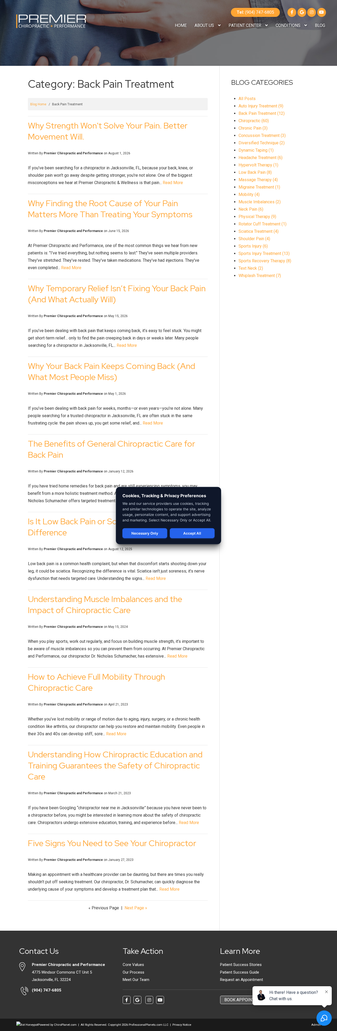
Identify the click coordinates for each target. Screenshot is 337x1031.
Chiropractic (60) (254, 120)
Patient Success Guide (239, 972)
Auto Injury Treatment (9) (261, 105)
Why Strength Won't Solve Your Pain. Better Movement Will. (107, 131)
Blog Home (38, 104)
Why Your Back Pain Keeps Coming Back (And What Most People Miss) (111, 371)
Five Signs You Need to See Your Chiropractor (112, 843)
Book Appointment (245, 999)
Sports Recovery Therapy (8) (265, 260)
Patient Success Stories (241, 964)
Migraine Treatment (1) (259, 187)
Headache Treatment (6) (261, 157)
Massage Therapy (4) (258, 179)
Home (181, 25)
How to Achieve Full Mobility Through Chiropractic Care (96, 682)
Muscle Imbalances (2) (260, 201)
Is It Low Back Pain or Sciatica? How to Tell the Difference (112, 527)
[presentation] (27, 1025)
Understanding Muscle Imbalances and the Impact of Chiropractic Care (105, 604)
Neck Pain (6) (251, 209)
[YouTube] (321, 12)
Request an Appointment (241, 979)
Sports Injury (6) (253, 246)
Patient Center (245, 25)
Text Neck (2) (251, 268)
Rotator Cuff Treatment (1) (262, 223)
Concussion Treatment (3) (262, 135)
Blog (320, 25)
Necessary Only (144, 533)
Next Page (136, 907)
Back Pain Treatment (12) (262, 113)
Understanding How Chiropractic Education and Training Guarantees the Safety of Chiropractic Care (115, 765)
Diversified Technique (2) (262, 142)
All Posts (247, 98)
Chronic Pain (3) (253, 128)
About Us (205, 25)
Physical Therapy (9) (257, 216)
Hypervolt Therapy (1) (258, 164)
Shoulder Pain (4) (254, 238)
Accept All (192, 533)
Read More (173, 182)
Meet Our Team (136, 979)
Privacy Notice (181, 1025)
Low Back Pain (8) (255, 172)
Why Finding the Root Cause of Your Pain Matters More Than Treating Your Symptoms (110, 209)
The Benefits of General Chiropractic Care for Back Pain (111, 449)
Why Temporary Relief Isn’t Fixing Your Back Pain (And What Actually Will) (117, 294)
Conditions (288, 25)
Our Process (133, 972)
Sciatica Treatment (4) (259, 231)
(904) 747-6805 (255, 12)
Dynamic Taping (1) (256, 150)
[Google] (302, 12)
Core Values (133, 964)
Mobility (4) (249, 194)
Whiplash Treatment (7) (260, 275)
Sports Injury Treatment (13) (264, 253)
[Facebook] (292, 12)
